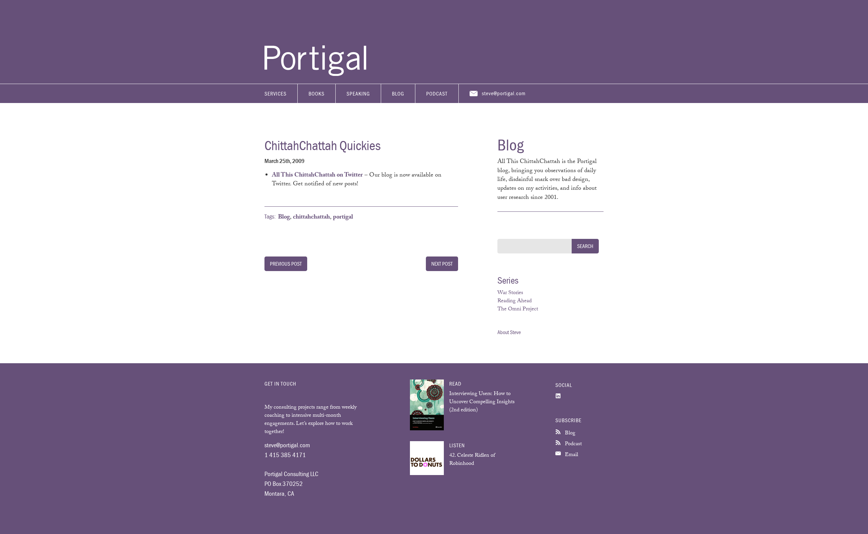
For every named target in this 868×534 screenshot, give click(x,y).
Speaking (358, 93)
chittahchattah (311, 217)
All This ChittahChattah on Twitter (317, 175)
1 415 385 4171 (285, 455)
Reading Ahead (514, 301)
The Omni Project (517, 309)
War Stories (510, 293)
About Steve (509, 332)
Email (571, 455)
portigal (343, 217)
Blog (398, 93)
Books (316, 93)
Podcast (437, 93)
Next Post (442, 263)
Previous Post (286, 263)
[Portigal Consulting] (315, 74)
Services (275, 93)
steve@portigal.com (504, 93)
